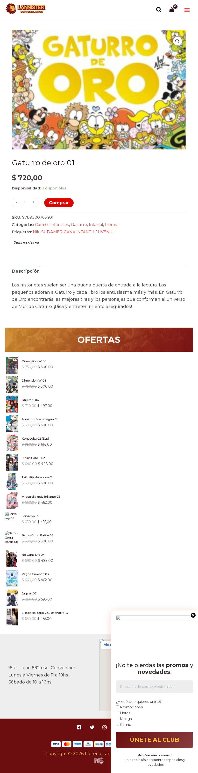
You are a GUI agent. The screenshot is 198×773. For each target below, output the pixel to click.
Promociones (131, 707)
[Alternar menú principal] (187, 10)
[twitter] (93, 727)
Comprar (59, 202)
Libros (111, 224)
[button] (159, 10)
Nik (36, 231)
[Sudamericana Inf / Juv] (26, 243)
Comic (125, 724)
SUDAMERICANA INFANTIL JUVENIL (77, 231)
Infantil (96, 224)
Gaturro (79, 224)
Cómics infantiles (52, 224)
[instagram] (105, 727)
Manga (125, 719)
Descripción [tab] (26, 271)
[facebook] (80, 727)
